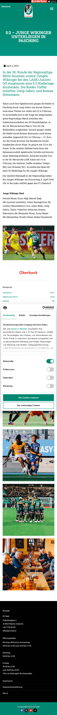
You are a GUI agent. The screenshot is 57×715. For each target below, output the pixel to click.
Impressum (8, 681)
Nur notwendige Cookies (28, 405)
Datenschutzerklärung (12, 687)
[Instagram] (26, 710)
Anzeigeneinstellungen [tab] (40, 315)
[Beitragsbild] (28, 455)
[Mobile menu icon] (51, 8)
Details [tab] (22, 315)
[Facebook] (22, 710)
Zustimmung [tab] (9, 315)
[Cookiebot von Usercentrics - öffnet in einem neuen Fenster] (42, 308)
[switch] (50, 369)
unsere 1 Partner (19, 329)
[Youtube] (31, 710)
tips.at (5, 693)
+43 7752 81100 (9, 627)
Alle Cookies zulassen (28, 398)
